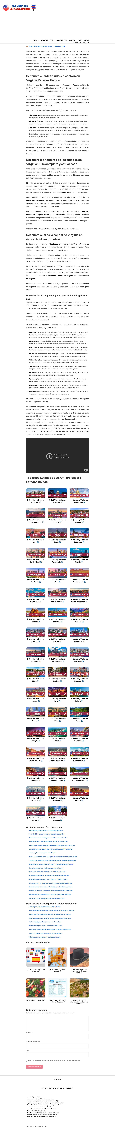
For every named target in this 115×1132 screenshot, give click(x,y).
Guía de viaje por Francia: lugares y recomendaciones (43, 1112)
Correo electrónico (33, 1041)
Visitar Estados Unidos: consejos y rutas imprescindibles (44, 1104)
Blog (84, 42)
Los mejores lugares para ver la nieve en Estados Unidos (48, 879)
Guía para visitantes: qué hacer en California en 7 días (47, 872)
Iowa (66, 40)
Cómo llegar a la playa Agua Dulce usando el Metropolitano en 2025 (52, 845)
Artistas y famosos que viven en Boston (42, 853)
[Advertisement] (57, 27)
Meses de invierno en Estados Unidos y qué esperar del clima (50, 894)
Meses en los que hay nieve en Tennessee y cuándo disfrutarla (50, 849)
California (75, 42)
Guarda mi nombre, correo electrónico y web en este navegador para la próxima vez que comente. (54, 1060)
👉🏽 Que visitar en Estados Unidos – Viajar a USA (45, 46)
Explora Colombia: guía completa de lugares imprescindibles (45, 1103)
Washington (59, 40)
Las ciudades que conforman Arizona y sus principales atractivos (51, 864)
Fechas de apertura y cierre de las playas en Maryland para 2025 (51, 890)
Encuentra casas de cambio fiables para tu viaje (41, 1108)
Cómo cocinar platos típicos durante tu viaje (40, 1099)
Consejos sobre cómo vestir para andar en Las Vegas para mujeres (51, 910)
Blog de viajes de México (34, 1097)
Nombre (29, 1032)
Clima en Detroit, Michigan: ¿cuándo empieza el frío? (47, 898)
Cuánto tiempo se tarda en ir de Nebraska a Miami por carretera (50, 887)
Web (27, 1050)
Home (35, 40)
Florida (80, 40)
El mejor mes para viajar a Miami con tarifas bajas (45, 925)
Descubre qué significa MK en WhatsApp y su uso (46, 830)
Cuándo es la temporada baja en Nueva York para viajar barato (50, 929)
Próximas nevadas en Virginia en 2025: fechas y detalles (48, 838)
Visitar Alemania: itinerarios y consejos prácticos (42, 1114)
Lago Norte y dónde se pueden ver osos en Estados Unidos (49, 875)
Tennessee (44, 40)
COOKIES (45, 1088)
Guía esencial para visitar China (36, 1110)
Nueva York (72, 40)
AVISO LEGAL (58, 1079)
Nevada (86, 40)
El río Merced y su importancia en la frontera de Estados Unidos (50, 883)
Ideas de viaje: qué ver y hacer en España (39, 1106)
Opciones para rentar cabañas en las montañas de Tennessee (50, 918)
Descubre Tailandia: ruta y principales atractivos (41, 1116)
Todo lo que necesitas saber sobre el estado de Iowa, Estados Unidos (52, 860)
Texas (51, 40)
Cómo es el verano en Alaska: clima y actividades (45, 933)
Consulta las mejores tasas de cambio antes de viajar (43, 1101)
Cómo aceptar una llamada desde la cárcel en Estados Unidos (50, 914)
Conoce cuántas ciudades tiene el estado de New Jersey (48, 841)
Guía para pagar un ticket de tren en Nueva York (45, 922)
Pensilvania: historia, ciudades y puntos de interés (46, 868)
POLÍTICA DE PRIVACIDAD (56, 1088)
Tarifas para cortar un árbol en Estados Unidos (44, 907)
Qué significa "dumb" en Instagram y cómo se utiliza (46, 834)
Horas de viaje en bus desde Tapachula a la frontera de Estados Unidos (53, 857)
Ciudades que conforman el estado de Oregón (44, 937)
